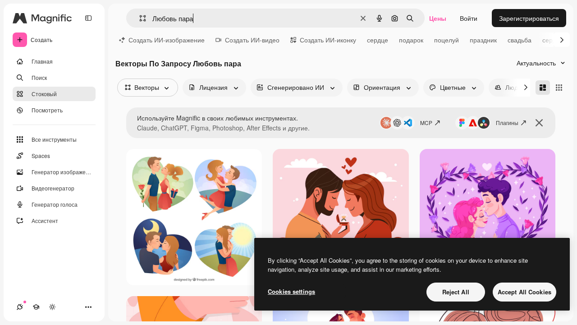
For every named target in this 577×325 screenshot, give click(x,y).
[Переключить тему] (52, 307)
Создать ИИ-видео (252, 39)
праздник (483, 39)
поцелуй (446, 39)
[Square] (559, 87)
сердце (377, 39)
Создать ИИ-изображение (166, 39)
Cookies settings (291, 291)
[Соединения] (20, 307)
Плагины (507, 122)
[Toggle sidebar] (88, 18)
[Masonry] (543, 87)
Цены (437, 18)
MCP (426, 122)
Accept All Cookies (524, 292)
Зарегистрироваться (529, 18)
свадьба (519, 39)
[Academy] (36, 307)
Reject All (455, 292)
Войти (468, 18)
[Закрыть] (539, 122)
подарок (411, 39)
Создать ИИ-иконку (328, 39)
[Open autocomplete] (139, 18)
